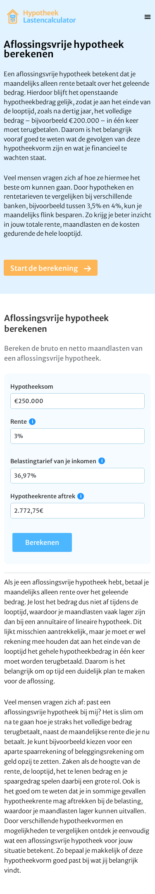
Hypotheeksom (31, 386)
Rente (18, 421)
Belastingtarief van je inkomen (53, 461)
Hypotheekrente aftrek (42, 496)
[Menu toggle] (147, 16)
